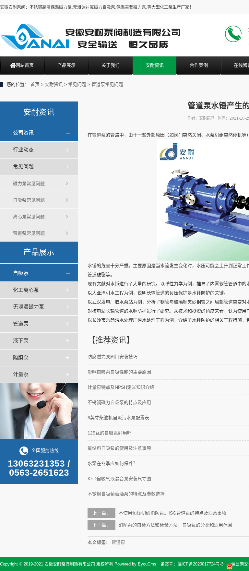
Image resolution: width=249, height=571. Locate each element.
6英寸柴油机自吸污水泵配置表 (118, 417)
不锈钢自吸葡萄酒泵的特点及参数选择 (126, 493)
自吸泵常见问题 (29, 200)
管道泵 (21, 324)
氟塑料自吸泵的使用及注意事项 (119, 448)
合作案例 (199, 65)
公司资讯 (23, 133)
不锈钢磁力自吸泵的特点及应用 (119, 402)
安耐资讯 (155, 65)
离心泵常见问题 (29, 216)
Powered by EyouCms (134, 564)
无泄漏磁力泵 (28, 307)
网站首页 (25, 65)
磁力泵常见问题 (29, 183)
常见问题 (77, 84)
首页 (35, 84)
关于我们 (110, 65)
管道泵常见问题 (107, 84)
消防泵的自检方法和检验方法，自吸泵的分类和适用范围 (175, 525)
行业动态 (23, 149)
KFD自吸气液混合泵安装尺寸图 (119, 478)
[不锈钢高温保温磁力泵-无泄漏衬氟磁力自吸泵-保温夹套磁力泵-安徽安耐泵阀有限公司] (90, 36)
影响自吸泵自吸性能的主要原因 (119, 372)
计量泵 (21, 374)
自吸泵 (21, 273)
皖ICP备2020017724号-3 (200, 564)
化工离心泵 (26, 290)
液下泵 (21, 340)
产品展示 (66, 65)
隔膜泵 (21, 357)
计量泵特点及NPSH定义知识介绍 (121, 387)
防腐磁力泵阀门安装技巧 (112, 356)
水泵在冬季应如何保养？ (112, 463)
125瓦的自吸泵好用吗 (110, 432)
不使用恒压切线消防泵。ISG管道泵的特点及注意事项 (172, 513)
